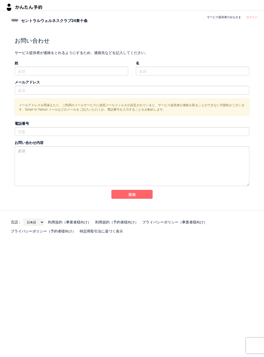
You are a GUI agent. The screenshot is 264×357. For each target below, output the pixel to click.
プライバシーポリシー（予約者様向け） (43, 231)
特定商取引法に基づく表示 (101, 231)
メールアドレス (27, 81)
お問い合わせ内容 (29, 142)
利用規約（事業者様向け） (69, 221)
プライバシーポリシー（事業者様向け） (174, 221)
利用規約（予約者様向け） (116, 221)
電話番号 (22, 123)
